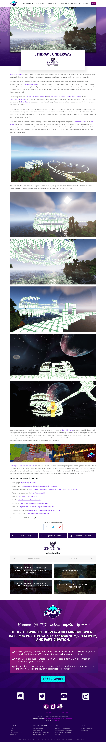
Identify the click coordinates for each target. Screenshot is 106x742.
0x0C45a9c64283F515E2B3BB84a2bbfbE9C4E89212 (58, 718)
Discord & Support (38, 728)
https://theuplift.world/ (28, 483)
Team (11, 730)
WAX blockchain (31, 84)
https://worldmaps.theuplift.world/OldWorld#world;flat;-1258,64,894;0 (53, 490)
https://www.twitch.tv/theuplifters (38, 513)
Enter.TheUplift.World (17, 99)
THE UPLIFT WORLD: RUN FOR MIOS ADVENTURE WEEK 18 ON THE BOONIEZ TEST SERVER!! (31, 571)
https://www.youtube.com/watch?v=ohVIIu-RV (44, 510)
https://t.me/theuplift (38, 493)
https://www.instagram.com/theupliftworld (34, 503)
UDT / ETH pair (56, 720)
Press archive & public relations (63, 730)
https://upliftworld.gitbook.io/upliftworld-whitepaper (39, 486)
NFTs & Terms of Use (87, 728)
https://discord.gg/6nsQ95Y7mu (28, 496)
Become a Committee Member (41, 732)
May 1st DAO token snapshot (36, 97)
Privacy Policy (84, 730)
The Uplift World (67, 430)
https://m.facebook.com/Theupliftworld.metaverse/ (37, 507)
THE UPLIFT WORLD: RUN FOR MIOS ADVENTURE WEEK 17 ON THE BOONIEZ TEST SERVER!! (31, 587)
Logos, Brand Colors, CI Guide (63, 732)
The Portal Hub (79, 122)
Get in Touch (58, 734)
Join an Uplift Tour (37, 730)
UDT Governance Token (16, 732)
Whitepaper (13, 734)
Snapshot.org (25, 102)
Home (11, 728)
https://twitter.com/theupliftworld (29, 500)
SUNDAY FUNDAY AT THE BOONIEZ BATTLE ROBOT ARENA (75, 587)
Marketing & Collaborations (62, 728)
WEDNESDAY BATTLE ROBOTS (75, 571)
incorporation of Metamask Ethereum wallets (65, 97)
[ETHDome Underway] (53, 29)
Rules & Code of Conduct (39, 734)
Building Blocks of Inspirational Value (23, 466)
